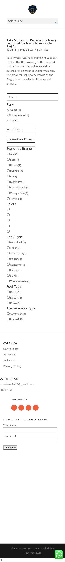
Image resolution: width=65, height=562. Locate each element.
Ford (14, 159)
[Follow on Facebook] (14, 408)
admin (13, 49)
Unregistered (19, 115)
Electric (16, 297)
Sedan (15, 247)
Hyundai (16, 171)
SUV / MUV (18, 253)
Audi (14, 154)
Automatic (18, 313)
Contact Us (10, 349)
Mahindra (17, 182)
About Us (9, 354)
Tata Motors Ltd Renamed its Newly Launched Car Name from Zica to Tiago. (31, 43)
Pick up (16, 270)
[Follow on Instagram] (28, 408)
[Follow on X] (36, 408)
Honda (15, 165)
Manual (16, 319)
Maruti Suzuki (19, 187)
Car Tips (43, 49)
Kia (13, 176)
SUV (14, 275)
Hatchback (18, 242)
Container (17, 264)
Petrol (15, 303)
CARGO (16, 259)
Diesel (15, 292)
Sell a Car (9, 360)
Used (15, 109)
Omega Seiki (19, 193)
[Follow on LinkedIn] (21, 408)
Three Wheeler (20, 281)
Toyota (16, 198)
